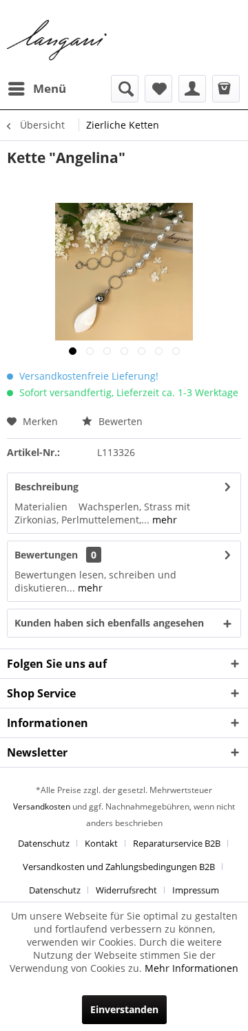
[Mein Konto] (192, 88)
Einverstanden (124, 1009)
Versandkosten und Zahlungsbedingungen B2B (119, 866)
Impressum (195, 890)
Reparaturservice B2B (176, 843)
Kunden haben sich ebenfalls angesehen (109, 622)
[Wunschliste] (158, 88)
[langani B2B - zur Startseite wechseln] (57, 40)
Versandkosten (41, 806)
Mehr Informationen (191, 968)
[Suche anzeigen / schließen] (124, 88)
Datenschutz (44, 843)
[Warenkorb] (226, 88)
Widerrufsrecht (126, 890)
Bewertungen (46, 554)
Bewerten (119, 421)
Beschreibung (46, 486)
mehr (163, 519)
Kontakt (101, 843)
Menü (49, 88)
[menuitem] (36, 88)
